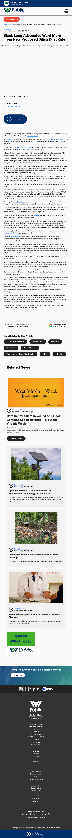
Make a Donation (12, 19)
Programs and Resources (36, 779)
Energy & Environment (22, 549)
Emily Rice (7, 29)
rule (25, 176)
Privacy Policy (36, 729)
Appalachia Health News (15, 341)
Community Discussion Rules (36, 817)
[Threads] (38, 815)
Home (6, 24)
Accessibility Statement (36, 726)
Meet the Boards (36, 791)
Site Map (36, 739)
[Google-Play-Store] (27, 815)
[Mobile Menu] (66, 11)
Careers (36, 793)
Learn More (18, 675)
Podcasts (36, 753)
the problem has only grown (23, 147)
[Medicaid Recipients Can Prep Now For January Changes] (36, 587)
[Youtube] (42, 815)
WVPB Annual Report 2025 (36, 737)
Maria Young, (19, 487)
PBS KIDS (36, 776)
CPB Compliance (36, 734)
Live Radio (36, 756)
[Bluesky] (45, 815)
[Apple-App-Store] (23, 815)
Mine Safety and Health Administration (55, 139)
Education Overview (36, 774)
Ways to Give (36, 742)
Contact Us (36, 796)
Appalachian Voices (50, 231)
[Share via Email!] (19, 107)
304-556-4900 (36, 719)
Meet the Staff (36, 798)
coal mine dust (37, 341)
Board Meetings (36, 788)
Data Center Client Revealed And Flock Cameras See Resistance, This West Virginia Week (34, 419)
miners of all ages (32, 136)
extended (37, 215)
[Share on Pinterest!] (12, 107)
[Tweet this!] (4, 107)
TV (36, 759)
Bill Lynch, (15, 412)
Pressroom (36, 801)
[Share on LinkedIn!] (16, 107)
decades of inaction (20, 202)
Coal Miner (55, 341)
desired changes (14, 237)
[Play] (9, 410)
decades (9, 139)
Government (11, 348)
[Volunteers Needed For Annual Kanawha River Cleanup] (36, 528)
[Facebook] (30, 815)
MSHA (45, 354)
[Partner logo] (22, 689)
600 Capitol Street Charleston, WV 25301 (36, 716)
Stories (11, 24)
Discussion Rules (36, 745)
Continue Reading (16, 438)
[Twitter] (49, 815)
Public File (36, 732)
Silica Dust (59, 354)
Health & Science (30, 348)
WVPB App (36, 761)
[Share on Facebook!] (8, 107)
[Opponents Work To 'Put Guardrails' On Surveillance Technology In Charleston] (36, 464)
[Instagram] (34, 815)
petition (33, 231)
